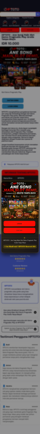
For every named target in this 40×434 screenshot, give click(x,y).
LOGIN (19, 223)
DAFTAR (19, 230)
